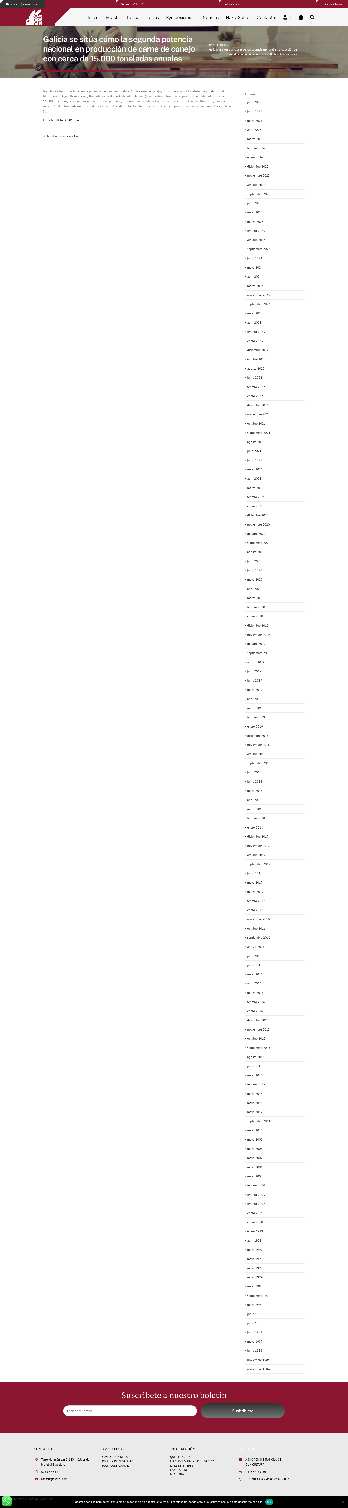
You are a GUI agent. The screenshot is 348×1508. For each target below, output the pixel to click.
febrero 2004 (256, 1185)
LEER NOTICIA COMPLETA (61, 120)
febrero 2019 (256, 717)
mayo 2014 (255, 1094)
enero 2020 (255, 616)
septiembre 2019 (258, 653)
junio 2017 (254, 873)
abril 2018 (254, 800)
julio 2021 (254, 451)
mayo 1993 (255, 1286)
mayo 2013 (255, 1103)
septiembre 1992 (258, 1296)
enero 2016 (255, 1011)
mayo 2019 (255, 690)
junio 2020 (254, 570)
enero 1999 (255, 1231)
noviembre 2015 (258, 1029)
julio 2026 (254, 102)
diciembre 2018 (258, 736)
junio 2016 (254, 965)
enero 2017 (255, 910)
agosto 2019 (256, 662)
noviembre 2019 (258, 635)
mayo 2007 (255, 1158)
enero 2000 (255, 1222)
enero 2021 (255, 506)
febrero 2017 (256, 901)
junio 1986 (254, 1350)
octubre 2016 (256, 928)
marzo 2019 (255, 708)
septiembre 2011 (258, 1121)
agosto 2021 (256, 442)
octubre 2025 (256, 185)
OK (269, 1501)
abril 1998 (254, 1240)
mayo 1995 (255, 1268)
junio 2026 (254, 111)
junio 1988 (254, 1332)
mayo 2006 (255, 1167)
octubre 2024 (256, 240)
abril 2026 (254, 130)
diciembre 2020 (258, 515)
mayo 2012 (255, 1112)
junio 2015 (254, 1066)
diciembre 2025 (258, 166)
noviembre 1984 (258, 1369)
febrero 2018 (256, 818)
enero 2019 (255, 726)
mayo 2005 (255, 1176)
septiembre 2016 (258, 937)
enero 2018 (255, 827)
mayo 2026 (255, 121)
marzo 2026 (255, 139)
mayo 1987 (255, 1341)
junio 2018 (254, 781)
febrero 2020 (256, 607)
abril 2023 (254, 322)
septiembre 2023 (258, 304)
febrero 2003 (256, 1195)
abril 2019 (254, 699)
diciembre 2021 (258, 405)
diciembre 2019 (258, 625)
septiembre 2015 (258, 1048)
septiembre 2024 (258, 249)
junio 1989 (254, 1323)
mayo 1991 (255, 1305)
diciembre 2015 (258, 1020)
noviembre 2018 (258, 745)
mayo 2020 (255, 579)
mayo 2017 (255, 882)
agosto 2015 (256, 1057)
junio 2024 (254, 258)
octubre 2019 (256, 644)
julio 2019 (254, 671)
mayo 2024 (255, 267)
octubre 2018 (256, 754)
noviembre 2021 (258, 414)
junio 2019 (254, 680)
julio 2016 (254, 956)
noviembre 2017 (258, 846)
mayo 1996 (255, 1259)
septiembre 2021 (258, 433)
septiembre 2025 (258, 194)
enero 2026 (255, 157)
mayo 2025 (255, 212)
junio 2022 (254, 377)
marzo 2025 (255, 222)
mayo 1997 (255, 1250)
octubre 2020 (256, 534)
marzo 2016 (255, 993)
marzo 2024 (255, 286)
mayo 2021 (255, 469)
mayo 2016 (255, 974)
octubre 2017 (256, 855)
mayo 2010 (255, 1130)
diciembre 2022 (258, 350)
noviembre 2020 (258, 524)
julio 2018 (254, 772)
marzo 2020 (255, 598)
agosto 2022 (256, 368)
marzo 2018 (255, 809)
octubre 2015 (256, 1038)
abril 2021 (254, 478)
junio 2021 (254, 460)
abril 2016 (254, 983)
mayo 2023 (255, 313)
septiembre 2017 (258, 864)
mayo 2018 (255, 791)
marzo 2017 (255, 892)
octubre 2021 (256, 423)
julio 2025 (254, 203)
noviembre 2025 (258, 175)
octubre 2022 (256, 359)
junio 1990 (254, 1314)
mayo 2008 (255, 1149)
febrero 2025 (256, 231)
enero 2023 (255, 341)
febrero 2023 (256, 332)
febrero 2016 (256, 1002)
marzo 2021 (255, 488)
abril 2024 (254, 276)
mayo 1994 (255, 1277)
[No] (343, 1502)
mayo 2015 (255, 1075)
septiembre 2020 (258, 543)
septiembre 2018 (258, 763)
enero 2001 (255, 1213)
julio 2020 (254, 561)
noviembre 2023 (258, 295)
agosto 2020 (256, 552)
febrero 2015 (256, 1084)
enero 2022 (255, 396)
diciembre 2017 (258, 836)
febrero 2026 (256, 148)
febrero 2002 (256, 1204)
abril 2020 (254, 589)
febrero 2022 (256, 387)
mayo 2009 (255, 1139)
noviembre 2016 (258, 919)
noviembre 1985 (258, 1360)
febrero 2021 (256, 497)
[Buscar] (312, 17)
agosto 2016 (256, 947)
